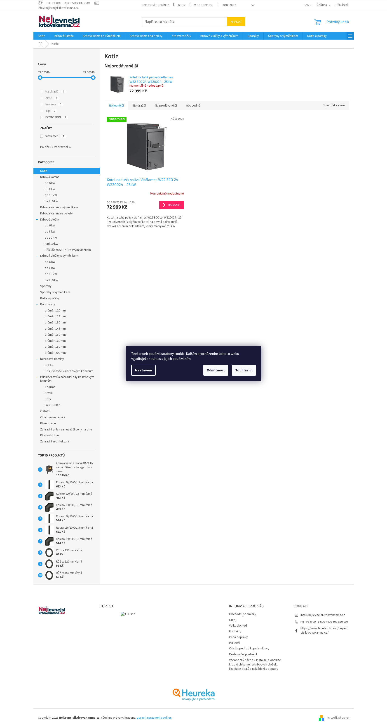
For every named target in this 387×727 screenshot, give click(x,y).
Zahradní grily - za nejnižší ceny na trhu (66, 429)
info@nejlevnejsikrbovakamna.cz (322, 615)
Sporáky (46, 286)
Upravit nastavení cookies (154, 717)
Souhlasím (244, 370)
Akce (51, 98)
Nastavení (143, 370)
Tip (50, 111)
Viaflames (54, 136)
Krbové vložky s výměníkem (59, 256)
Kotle (43, 171)
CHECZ (49, 365)
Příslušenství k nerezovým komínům (69, 371)
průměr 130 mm (55, 322)
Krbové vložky (50, 219)
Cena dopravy (238, 637)
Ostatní (45, 411)
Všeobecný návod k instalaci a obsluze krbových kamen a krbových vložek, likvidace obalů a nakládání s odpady (255, 664)
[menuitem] (41, 36)
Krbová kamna (49, 177)
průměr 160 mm (55, 341)
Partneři (234, 643)
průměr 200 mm (55, 353)
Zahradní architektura (54, 441)
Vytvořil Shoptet (338, 717)
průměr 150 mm (55, 335)
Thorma (50, 387)
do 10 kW (51, 195)
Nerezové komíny (52, 359)
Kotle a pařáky (50, 298)
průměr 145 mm (55, 328)
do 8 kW (50, 189)
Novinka (53, 104)
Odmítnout (216, 370)
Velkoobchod (203, 5)
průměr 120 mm (55, 310)
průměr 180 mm (55, 346)
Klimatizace (48, 423)
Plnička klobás (49, 435)
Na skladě (54, 91)
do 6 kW (50, 183)
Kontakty (229, 5)
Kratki (49, 393)
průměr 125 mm (55, 316)
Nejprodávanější (166, 105)
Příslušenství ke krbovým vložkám (68, 250)
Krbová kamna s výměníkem (59, 207)
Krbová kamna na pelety (56, 213)
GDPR (181, 5)
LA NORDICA (53, 405)
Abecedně (193, 105)
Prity (48, 399)
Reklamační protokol (243, 654)
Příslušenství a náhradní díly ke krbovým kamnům (67, 379)
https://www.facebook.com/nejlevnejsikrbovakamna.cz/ (324, 630)
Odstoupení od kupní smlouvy (249, 648)
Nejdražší (139, 105)
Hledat (236, 22)
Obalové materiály (52, 417)
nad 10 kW (51, 201)
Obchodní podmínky (155, 5)
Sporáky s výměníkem (55, 292)
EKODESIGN (55, 117)
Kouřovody (47, 304)
